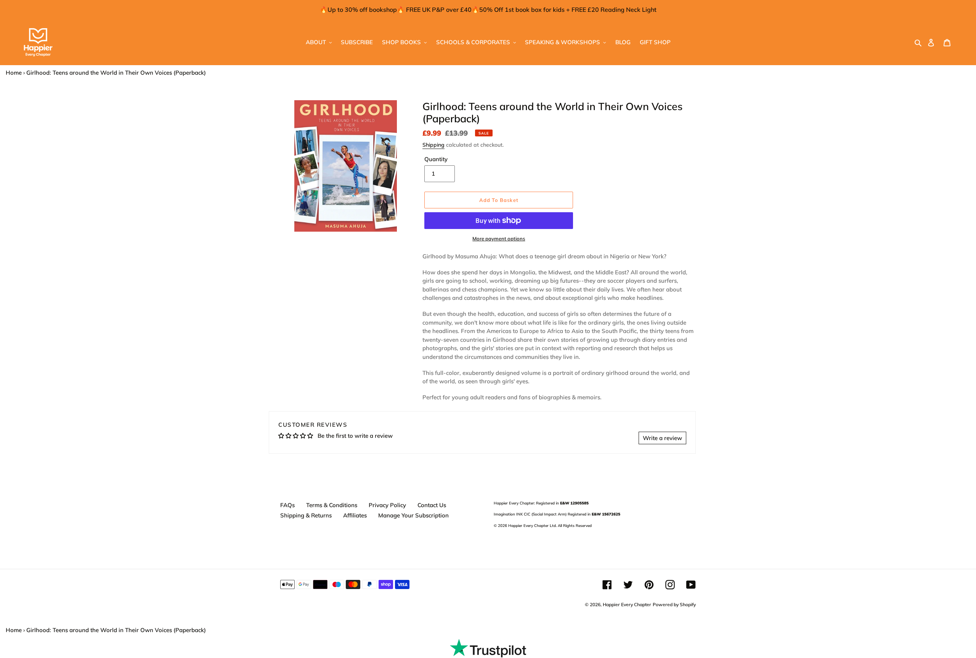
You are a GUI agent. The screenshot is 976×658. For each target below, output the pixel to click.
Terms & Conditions (331, 505)
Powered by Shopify (674, 604)
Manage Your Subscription (413, 515)
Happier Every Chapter (627, 604)
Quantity (436, 159)
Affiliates (355, 515)
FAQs (287, 505)
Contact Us (431, 505)
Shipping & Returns (306, 515)
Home (14, 72)
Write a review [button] (662, 438)
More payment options (498, 238)
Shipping (433, 144)
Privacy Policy (387, 505)
